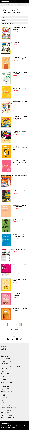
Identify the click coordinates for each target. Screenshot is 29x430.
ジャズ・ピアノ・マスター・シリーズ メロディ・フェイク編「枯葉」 (19, 147)
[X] (12, 339)
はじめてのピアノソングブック (19, 264)
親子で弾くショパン (16, 42)
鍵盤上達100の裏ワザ (17, 220)
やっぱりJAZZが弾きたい (18, 249)
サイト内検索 (14, 329)
